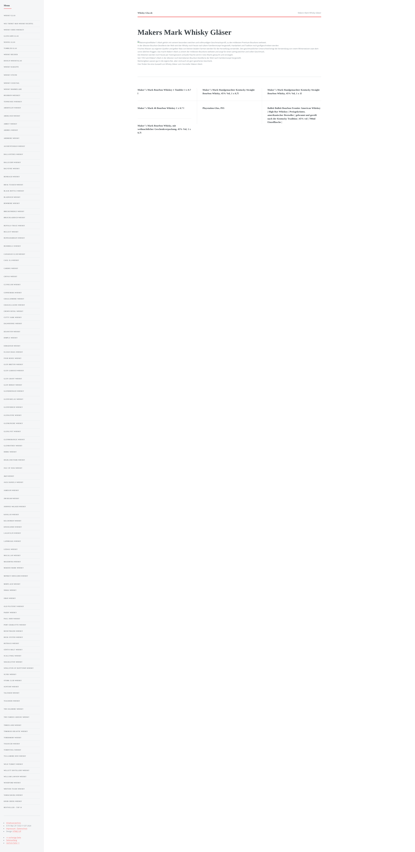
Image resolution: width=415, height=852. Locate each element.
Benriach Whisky (12, 177)
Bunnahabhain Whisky (14, 238)
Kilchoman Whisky (13, 521)
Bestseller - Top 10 (13, 807)
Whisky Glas (10, 15)
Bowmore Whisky (12, 203)
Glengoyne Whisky (13, 415)
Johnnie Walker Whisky (15, 506)
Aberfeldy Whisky (12, 108)
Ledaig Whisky (11, 549)
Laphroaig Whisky (12, 541)
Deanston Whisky (12, 331)
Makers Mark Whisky (14, 568)
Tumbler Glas (10, 48)
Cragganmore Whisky (14, 299)
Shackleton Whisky (13, 662)
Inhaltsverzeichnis (13, 823)
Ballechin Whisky (12, 162)
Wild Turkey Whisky (13, 764)
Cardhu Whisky (11, 268)
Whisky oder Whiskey (14, 30)
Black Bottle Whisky (14, 191)
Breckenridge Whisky (14, 211)
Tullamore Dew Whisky (15, 756)
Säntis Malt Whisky (13, 650)
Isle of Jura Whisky (13, 468)
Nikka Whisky (10, 590)
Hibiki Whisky (10, 452)
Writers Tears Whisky (14, 789)
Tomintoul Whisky (12, 750)
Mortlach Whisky (12, 584)
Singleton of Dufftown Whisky (19, 668)
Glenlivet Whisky (12, 431)
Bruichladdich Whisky (14, 217)
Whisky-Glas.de (145, 13)
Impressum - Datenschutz (16, 828)
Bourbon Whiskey (12, 95)
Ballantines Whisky (13, 154)
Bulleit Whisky (11, 232)
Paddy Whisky (10, 612)
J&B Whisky (9, 476)
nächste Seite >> (13, 843)
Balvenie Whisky (12, 168)
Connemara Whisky (13, 293)
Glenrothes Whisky (13, 446)
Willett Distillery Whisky (16, 770)
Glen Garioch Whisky (14, 370)
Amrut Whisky (10, 124)
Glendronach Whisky (14, 391)
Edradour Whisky (12, 346)
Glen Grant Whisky (13, 379)
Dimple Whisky (11, 338)
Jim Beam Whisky (11, 498)
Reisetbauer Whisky (13, 631)
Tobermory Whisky (13, 737)
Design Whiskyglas (13, 61)
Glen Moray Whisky (13, 385)
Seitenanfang (11, 840)
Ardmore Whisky (11, 138)
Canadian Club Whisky (14, 254)
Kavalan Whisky (11, 514)
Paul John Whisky (12, 619)
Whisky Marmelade (13, 89)
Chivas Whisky (10, 276)
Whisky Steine (10, 75)
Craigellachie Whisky (14, 305)
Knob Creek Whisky (13, 801)
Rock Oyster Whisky (13, 637)
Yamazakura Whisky (13, 795)
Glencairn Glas (11, 36)
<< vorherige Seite (13, 837)
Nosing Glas (9, 42)
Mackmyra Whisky (12, 562)
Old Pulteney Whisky (14, 606)
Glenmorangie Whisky (14, 439)
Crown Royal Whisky (13, 311)
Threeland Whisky (13, 725)
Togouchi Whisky (12, 744)
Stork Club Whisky (13, 680)
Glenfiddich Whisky (13, 407)
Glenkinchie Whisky (13, 423)
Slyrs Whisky (10, 674)
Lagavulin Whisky (12, 533)
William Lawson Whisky (15, 776)
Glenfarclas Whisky (13, 399)
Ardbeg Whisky (11, 130)
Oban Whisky (10, 598)
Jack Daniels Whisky (13, 482)
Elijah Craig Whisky (13, 352)
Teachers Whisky (12, 701)
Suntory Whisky (11, 687)
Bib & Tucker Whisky (13, 185)
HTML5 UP (17, 831)
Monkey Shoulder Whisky (16, 576)
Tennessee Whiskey (13, 102)
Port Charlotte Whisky (15, 625)
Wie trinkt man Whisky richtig (18, 23)
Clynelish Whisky (12, 284)
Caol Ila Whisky (11, 260)
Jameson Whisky (11, 490)
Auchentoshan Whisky (14, 146)
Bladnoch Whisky (12, 197)
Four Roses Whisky (13, 358)
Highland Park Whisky (14, 460)
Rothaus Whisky (11, 643)
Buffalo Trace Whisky (14, 226)
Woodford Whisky (12, 783)
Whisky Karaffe (11, 67)
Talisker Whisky (12, 693)
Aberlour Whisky (12, 116)
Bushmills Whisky (12, 246)
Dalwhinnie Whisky (13, 323)
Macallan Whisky (12, 555)
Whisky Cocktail (12, 83)
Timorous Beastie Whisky (16, 731)
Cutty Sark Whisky (13, 317)
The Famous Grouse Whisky (16, 717)
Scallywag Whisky (13, 656)
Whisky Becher (11, 54)
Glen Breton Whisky (13, 364)
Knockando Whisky (13, 527)
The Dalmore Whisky (13, 709)
